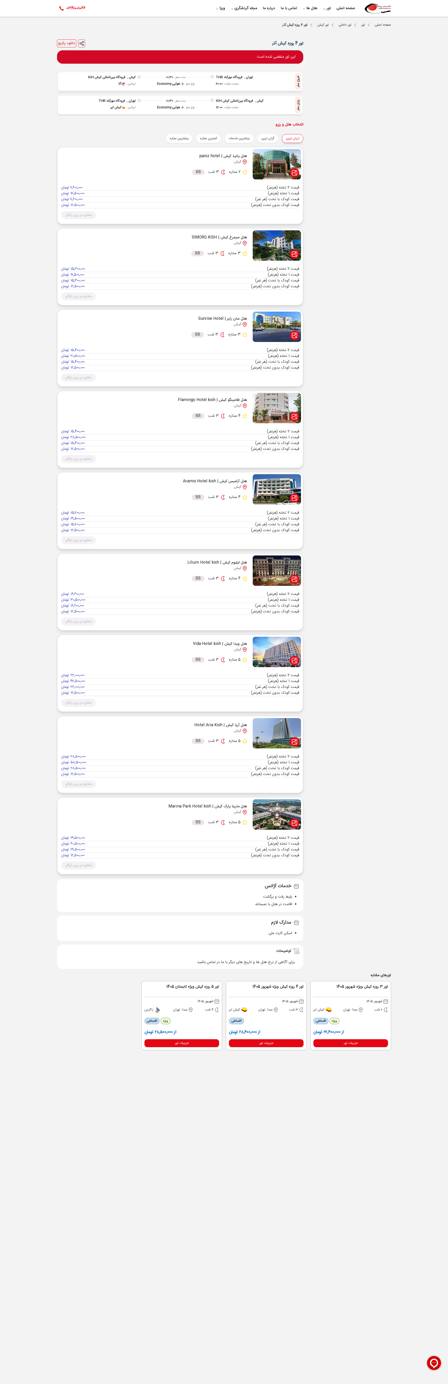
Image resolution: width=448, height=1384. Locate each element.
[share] (81, 43)
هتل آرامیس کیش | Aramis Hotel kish (215, 481)
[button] (78, 215)
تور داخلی (345, 25)
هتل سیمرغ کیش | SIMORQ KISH (219, 237)
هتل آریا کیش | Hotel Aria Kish (220, 725)
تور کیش (323, 25)
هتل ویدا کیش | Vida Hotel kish (220, 644)
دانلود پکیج (66, 43)
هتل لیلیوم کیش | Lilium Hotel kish (217, 562)
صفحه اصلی (383, 25)
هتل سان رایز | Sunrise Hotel (222, 319)
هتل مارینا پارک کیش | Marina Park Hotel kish (207, 806)
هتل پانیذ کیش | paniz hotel (223, 156)
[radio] (276, 135)
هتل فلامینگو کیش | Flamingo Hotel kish (212, 400)
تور (363, 25)
